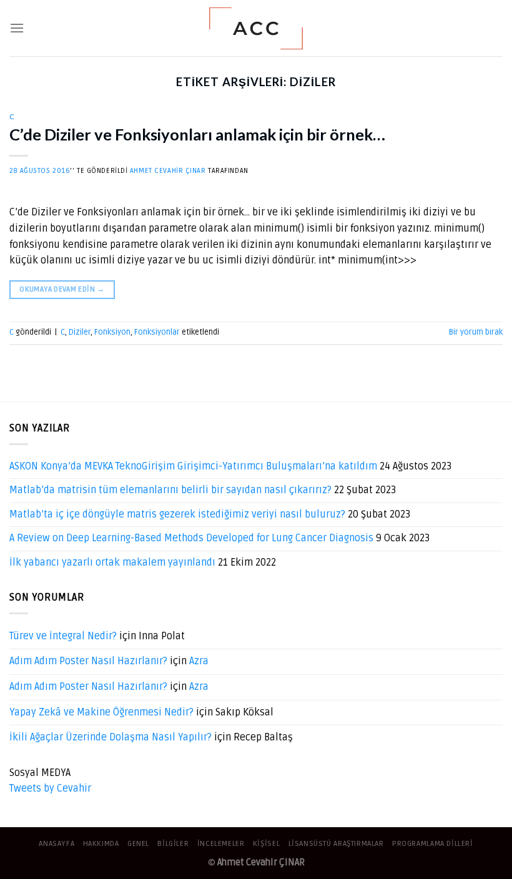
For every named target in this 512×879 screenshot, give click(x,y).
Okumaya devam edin (61, 289)
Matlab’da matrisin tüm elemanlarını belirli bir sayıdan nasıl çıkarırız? (170, 490)
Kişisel (266, 843)
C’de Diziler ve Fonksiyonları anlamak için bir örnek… (197, 134)
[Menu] (16, 27)
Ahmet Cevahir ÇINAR (168, 171)
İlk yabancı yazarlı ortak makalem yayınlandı (112, 562)
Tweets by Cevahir (50, 788)
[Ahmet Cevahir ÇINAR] (256, 28)
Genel (138, 843)
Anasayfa (56, 843)
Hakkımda (101, 843)
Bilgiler (173, 843)
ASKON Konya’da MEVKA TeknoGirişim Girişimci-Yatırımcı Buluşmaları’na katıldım (193, 466)
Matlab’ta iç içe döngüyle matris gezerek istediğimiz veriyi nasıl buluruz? (177, 514)
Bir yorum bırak (476, 332)
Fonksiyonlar (157, 332)
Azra (199, 661)
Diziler (80, 332)
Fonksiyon (112, 332)
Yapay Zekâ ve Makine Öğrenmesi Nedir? (101, 712)
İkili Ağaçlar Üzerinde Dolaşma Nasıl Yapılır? (110, 737)
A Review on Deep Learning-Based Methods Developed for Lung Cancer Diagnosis (191, 538)
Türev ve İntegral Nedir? (63, 636)
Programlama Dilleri (432, 843)
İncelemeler (221, 843)
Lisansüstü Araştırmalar (336, 843)
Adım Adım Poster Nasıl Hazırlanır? (88, 661)
